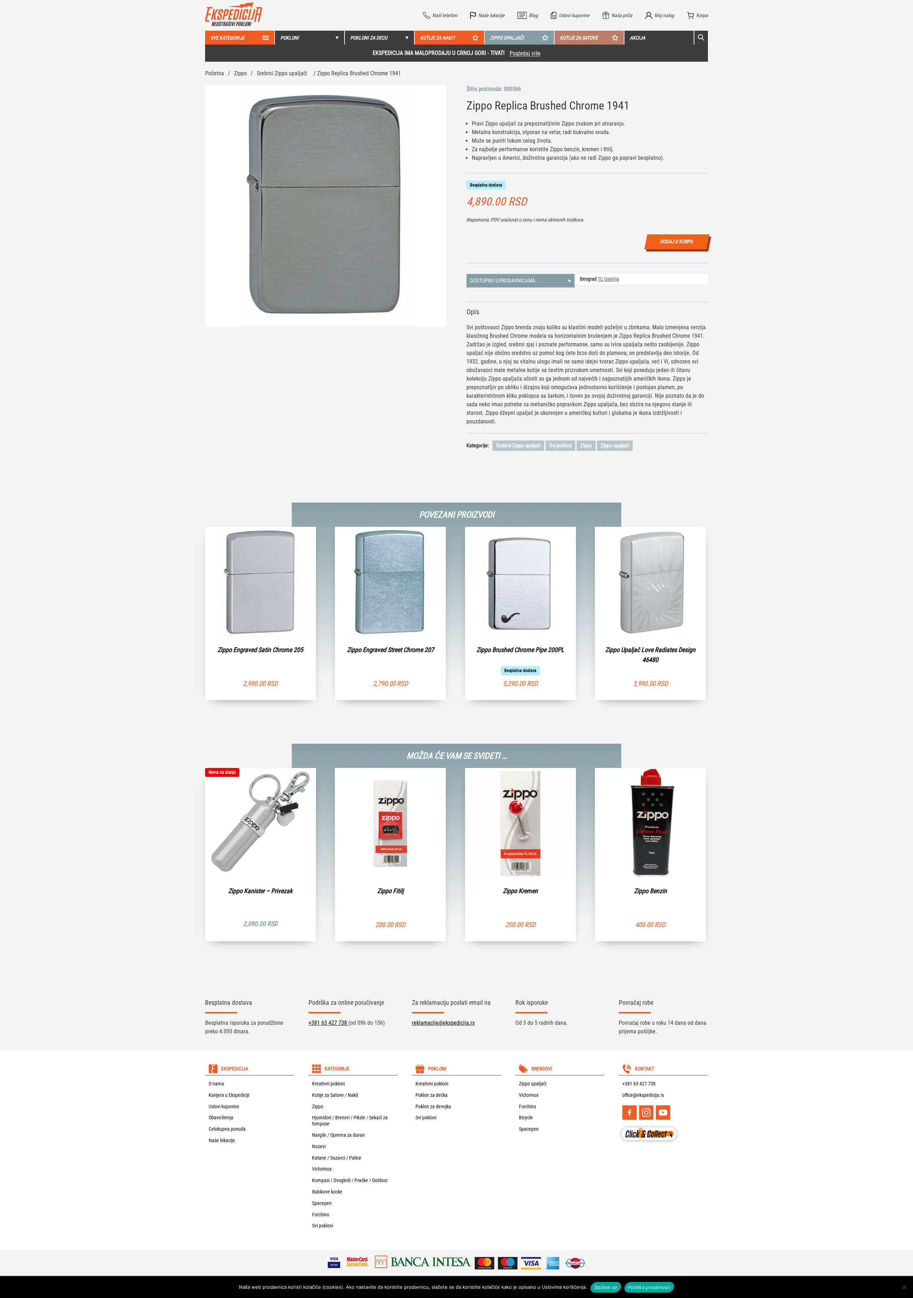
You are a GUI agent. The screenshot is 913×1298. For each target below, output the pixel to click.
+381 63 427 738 (328, 1022)
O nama (216, 1083)
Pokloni (289, 37)
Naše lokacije (222, 1140)
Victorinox (322, 1169)
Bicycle (526, 1117)
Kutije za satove (579, 38)
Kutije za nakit (437, 38)
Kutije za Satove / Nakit (335, 1095)
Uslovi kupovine (224, 1106)
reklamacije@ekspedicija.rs (443, 1022)
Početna (214, 73)
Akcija (637, 37)
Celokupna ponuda (227, 1129)
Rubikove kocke (327, 1192)
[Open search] (701, 38)
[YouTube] (663, 1112)
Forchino (320, 1214)
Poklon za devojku (433, 1106)
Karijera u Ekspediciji (229, 1095)
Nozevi (319, 1146)
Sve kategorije (227, 37)
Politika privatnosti (649, 1287)
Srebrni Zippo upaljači (282, 73)
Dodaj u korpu (677, 241)
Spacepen (322, 1203)
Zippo (240, 73)
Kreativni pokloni (328, 1083)
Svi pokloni (560, 445)
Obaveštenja (221, 1117)
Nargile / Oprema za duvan (338, 1135)
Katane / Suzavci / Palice (336, 1158)
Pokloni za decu (368, 37)
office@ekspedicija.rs (643, 1095)
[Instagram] (646, 1112)
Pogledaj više (273, 53)
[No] (904, 1287)
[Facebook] (629, 1112)
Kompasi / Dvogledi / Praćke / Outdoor (350, 1180)
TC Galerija (608, 279)
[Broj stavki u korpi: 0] (697, 15)
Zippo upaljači (507, 38)
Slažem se (605, 1287)
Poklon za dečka (431, 1095)
